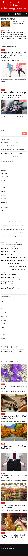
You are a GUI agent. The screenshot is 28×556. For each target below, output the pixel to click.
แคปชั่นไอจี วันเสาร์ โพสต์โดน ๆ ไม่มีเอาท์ (10, 142)
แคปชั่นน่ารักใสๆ (8, 251)
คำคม (2, 210)
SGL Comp (14, 4)
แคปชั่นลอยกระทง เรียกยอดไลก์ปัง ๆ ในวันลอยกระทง (13, 157)
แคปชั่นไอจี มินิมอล (17, 288)
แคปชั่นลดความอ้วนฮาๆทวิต (12, 260)
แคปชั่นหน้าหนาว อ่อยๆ (4, 279)
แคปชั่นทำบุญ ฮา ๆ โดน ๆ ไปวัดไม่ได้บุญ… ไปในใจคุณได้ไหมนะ (13, 536)
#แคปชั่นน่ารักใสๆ (18, 34)
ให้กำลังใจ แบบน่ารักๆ (11, 290)
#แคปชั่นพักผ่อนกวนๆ (11, 38)
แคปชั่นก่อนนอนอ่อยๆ (4, 246)
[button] (25, 19)
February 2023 (4, 202)
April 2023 (3, 195)
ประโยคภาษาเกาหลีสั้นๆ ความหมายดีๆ (16, 242)
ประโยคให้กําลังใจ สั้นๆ (4, 244)
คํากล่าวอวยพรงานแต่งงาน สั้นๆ (5, 241)
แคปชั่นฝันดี (17, 251)
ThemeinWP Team (17, 550)
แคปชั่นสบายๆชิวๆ (12, 272)
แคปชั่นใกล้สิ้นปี (7, 288)
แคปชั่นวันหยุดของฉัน (16, 266)
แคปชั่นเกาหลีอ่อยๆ (10, 281)
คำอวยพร (3, 214)
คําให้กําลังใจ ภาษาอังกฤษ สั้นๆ (5, 242)
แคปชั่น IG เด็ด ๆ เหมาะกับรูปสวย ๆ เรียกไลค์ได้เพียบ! (13, 93)
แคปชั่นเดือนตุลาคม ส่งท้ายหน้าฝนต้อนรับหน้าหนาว (18, 22)
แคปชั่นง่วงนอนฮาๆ (18, 246)
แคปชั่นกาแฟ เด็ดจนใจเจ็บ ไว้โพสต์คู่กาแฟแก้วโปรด (12, 146)
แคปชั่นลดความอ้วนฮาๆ (17, 257)
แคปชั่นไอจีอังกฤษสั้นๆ (4, 290)
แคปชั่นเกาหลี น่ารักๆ (4, 281)
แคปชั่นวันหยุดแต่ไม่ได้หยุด (5, 272)
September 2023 (4, 176)
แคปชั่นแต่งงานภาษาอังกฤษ (11, 286)
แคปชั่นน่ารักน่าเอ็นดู (9, 248)
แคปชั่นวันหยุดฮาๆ (17, 270)
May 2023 (3, 191)
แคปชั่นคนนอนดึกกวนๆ (11, 246)
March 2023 (3, 198)
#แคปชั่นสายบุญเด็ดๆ (6, 32)
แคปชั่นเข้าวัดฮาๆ (8, 284)
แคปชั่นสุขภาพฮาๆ (21, 274)
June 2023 (3, 187)
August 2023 (4, 180)
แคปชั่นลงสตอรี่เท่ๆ (21, 254)
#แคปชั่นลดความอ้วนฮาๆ (7, 36)
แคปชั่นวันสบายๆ (15, 263)
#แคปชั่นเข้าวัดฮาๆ (18, 32)
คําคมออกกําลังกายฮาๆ (14, 241)
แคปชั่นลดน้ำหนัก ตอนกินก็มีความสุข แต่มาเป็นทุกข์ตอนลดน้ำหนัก (14, 55)
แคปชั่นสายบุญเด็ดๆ (9, 274)
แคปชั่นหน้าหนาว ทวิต (20, 277)
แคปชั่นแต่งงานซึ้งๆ (4, 286)
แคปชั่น (2, 50)
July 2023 (3, 184)
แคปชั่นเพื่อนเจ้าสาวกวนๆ (20, 284)
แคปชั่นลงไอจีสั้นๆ (3, 257)
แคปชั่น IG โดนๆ (19, 244)
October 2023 (4, 173)
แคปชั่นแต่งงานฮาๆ (19, 286)
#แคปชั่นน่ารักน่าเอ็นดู (7, 34)
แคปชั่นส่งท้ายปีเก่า (9, 277)
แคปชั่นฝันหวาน (21, 251)
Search (2, 130)
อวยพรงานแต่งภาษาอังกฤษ (12, 244)
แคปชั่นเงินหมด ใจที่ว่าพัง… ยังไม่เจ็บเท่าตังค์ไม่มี (12, 153)
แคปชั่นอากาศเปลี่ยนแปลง (18, 279)
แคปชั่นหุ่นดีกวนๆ (11, 279)
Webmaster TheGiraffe (9, 60)
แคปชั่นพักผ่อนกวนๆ (9, 254)
